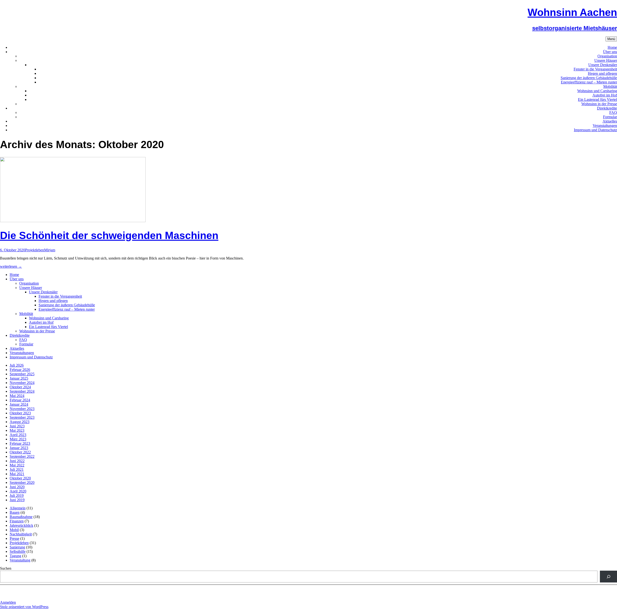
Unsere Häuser (605, 60)
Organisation (607, 56)
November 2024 (22, 383)
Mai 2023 (17, 430)
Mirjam (49, 250)
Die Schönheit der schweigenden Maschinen (109, 235)
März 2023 (18, 439)
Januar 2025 (19, 378)
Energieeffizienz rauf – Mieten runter (589, 82)
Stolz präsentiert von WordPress (24, 607)
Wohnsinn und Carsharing (597, 91)
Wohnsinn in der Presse (599, 104)
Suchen (5, 568)
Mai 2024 (17, 396)
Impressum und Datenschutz (595, 130)
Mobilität (610, 86)
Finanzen (17, 521)
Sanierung (17, 547)
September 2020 (22, 482)
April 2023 (18, 435)
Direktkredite (607, 108)
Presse (14, 538)
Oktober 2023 (20, 413)
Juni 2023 (17, 426)
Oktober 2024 (20, 387)
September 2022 (22, 456)
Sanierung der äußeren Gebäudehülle (589, 78)
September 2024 (22, 391)
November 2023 (22, 409)
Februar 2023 (20, 443)
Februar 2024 (20, 400)
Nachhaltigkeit (21, 534)
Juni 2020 (17, 487)
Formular (610, 117)
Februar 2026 (20, 370)
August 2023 (19, 422)
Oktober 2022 (20, 452)
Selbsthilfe (18, 551)
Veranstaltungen (605, 125)
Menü (611, 39)
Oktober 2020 (20, 478)
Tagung (15, 556)
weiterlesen (11, 266)
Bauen (15, 512)
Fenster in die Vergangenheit (595, 69)
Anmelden (8, 602)
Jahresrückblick (21, 525)
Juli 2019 (17, 495)
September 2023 (22, 417)
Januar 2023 (19, 448)
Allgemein (18, 508)
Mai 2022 (17, 465)
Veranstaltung (20, 560)
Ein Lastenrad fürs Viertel (597, 99)
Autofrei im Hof (604, 95)
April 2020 (18, 491)
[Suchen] (608, 576)
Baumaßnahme (21, 517)
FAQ (613, 112)
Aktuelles (610, 121)
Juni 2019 (17, 500)
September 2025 (22, 374)
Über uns (610, 52)
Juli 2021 (17, 469)
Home (612, 47)
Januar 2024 (19, 404)
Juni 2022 (17, 461)
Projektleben (34, 250)
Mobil (14, 530)
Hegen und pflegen (602, 73)
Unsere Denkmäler (602, 65)
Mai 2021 (17, 474)
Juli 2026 (17, 365)
